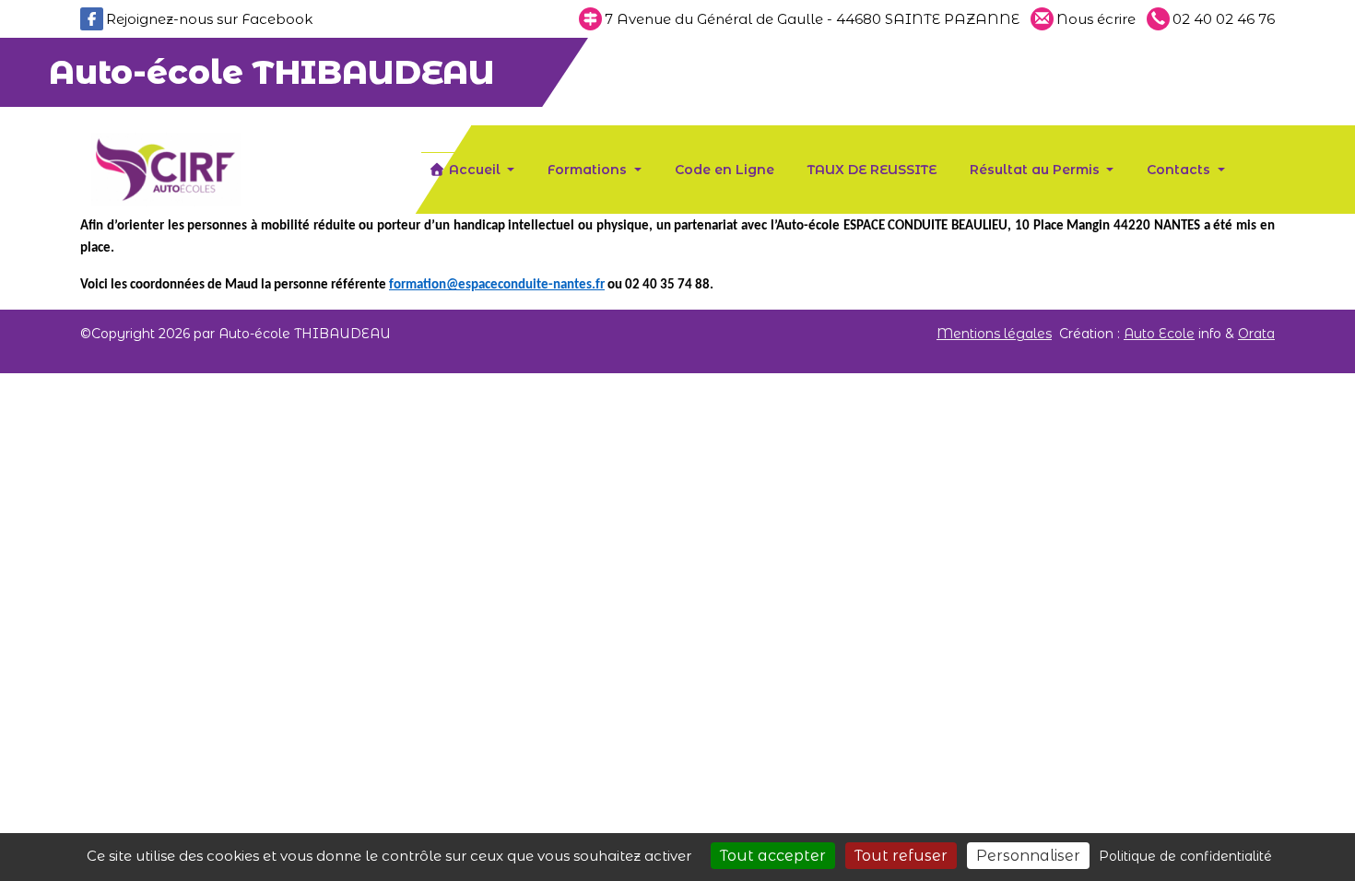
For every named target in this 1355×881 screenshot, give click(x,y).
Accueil (474, 169)
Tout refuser (901, 855)
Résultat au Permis (1036, 169)
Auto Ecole (1159, 333)
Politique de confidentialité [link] (1185, 856)
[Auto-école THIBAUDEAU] (166, 168)
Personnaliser (1028, 855)
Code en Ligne (724, 169)
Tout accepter (773, 855)
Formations (589, 169)
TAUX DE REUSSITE (872, 169)
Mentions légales (994, 333)
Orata (1256, 333)
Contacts (1180, 169)
